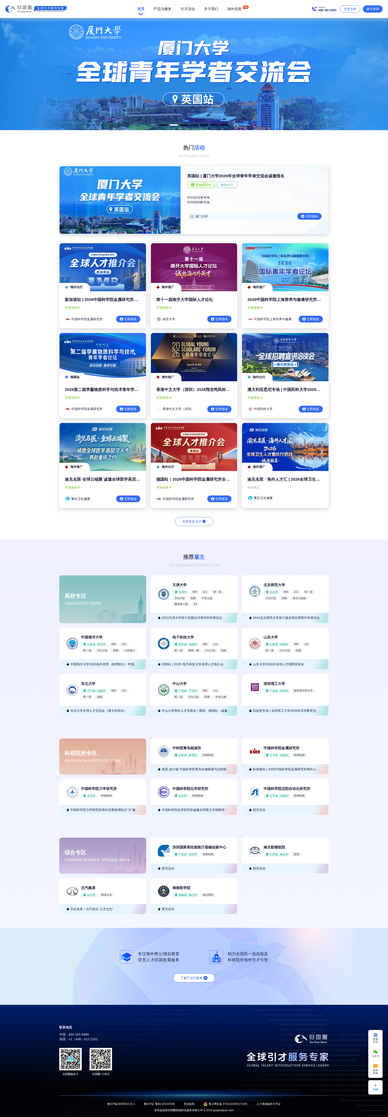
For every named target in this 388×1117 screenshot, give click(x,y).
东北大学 (88, 684)
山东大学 (271, 637)
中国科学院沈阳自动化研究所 (287, 789)
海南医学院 (181, 888)
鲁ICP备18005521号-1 (121, 1104)
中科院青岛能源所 (186, 748)
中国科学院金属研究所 (282, 748)
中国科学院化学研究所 (190, 789)
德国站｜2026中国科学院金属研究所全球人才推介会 (203, 479)
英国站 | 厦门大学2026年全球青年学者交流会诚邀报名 (235, 176)
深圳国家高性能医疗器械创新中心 (199, 847)
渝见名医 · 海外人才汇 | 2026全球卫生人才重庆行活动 (295, 479)
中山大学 (179, 684)
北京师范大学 (274, 585)
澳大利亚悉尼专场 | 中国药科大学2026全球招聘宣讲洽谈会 (300, 389)
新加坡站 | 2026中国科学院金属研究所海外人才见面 (111, 299)
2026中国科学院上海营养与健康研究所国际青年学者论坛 (298, 299)
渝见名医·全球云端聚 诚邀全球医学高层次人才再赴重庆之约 (118, 479)
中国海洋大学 (92, 637)
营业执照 (189, 1104)
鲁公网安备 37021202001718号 (228, 1104)
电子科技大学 (183, 637)
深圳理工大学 (274, 684)
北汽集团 (88, 888)
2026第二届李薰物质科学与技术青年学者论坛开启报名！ (116, 389)
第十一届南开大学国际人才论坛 (184, 299)
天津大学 (179, 585)
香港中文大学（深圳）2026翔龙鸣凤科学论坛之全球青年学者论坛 (215, 389)
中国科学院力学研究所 (99, 789)
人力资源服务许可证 (268, 1104)
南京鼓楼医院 (274, 847)
